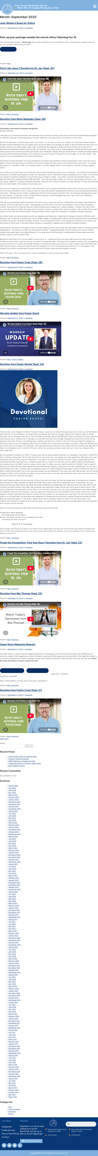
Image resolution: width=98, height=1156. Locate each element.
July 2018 (11, 1005)
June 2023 (12, 869)
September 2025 (14, 809)
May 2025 (12, 818)
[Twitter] (9, 1145)
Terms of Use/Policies (10, 1133)
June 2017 (12, 1035)
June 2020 (12, 952)
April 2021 (12, 929)
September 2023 (14, 862)
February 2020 (13, 961)
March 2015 (12, 1088)
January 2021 (13, 936)
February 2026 (13, 797)
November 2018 (14, 995)
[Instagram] (20, 1145)
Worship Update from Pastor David (19, 313)
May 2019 (12, 982)
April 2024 (12, 846)
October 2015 (13, 1074)
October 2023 (13, 859)
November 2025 (14, 804)
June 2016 (12, 1060)
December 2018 (14, 993)
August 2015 (13, 1078)
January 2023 (13, 880)
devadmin (29, 28)
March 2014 (12, 1097)
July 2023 (12, 866)
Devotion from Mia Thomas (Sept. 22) (21, 593)
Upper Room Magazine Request (17, 644)
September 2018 (14, 1000)
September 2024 (14, 834)
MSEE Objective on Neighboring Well (21, 761)
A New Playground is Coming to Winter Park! (24, 763)
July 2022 (12, 894)
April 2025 (12, 820)
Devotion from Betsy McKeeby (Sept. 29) (23, 119)
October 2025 (13, 806)
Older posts (4, 739)
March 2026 (12, 795)
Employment (7, 1126)
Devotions (15, 114)
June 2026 (12, 790)
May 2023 (12, 871)
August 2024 (13, 836)
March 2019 (12, 986)
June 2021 (12, 924)
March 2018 (12, 1014)
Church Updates (17, 359)
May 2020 (12, 954)
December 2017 (14, 1021)
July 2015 (11, 1081)
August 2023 (13, 864)
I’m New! (5, 1137)
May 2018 (12, 1009)
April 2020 (12, 956)
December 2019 (14, 965)
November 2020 (14, 940)
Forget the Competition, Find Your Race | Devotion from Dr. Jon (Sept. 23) (41, 542)
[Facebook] (4, 1145)
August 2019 (13, 975)
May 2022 (12, 899)
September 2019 (14, 972)
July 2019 (11, 977)
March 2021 (12, 931)
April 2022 (12, 901)
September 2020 (14, 945)
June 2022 (12, 896)
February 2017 (13, 1042)
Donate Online (8, 49)
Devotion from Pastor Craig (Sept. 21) (21, 690)
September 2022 (14, 889)
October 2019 (13, 970)
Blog (9, 63)
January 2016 (13, 1069)
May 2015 (12, 1083)
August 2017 (12, 1030)
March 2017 (12, 1039)
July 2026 (12, 788)
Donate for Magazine (37, 671)
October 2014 (13, 1092)
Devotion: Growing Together (18, 759)
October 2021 (13, 915)
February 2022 (13, 906)
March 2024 (12, 848)
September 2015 (14, 1076)
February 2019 (13, 989)
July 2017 (11, 1032)
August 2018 (13, 1002)
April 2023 (12, 873)
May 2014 (12, 1095)
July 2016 (11, 1058)
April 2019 (12, 984)
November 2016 (14, 1048)
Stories (10, 1114)
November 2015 (14, 1072)
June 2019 (12, 979)
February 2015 (13, 1090)
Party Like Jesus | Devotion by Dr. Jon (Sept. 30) (27, 68)
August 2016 (13, 1055)
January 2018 (13, 1019)
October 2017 (13, 1025)
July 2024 (12, 839)
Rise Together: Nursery (16, 766)
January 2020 (13, 963)
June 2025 (12, 816)
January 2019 (13, 991)
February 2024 (13, 850)
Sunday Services (8, 1130)
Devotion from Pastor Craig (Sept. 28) (21, 262)
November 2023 (14, 857)
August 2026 (13, 786)
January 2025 (13, 827)
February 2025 (13, 825)
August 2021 (13, 919)
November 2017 (14, 1023)
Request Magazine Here (12, 671)
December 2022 (14, 882)
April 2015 (12, 1085)
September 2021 (14, 917)
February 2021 (13, 933)
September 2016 (14, 1053)
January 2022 (13, 908)
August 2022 (13, 892)
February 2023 (13, 878)
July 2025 (12, 813)
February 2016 (13, 1067)
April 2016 (12, 1062)
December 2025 (14, 802)
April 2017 (12, 1037)
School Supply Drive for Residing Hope (22, 756)
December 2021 (14, 910)
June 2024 (12, 841)
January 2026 (13, 800)
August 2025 (13, 811)
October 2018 (13, 998)
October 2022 (13, 887)
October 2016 (13, 1051)
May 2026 (12, 793)
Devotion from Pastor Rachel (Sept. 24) (22, 364)
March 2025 (12, 823)
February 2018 (13, 1016)
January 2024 (13, 853)
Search (2, 743)
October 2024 (13, 832)
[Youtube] (14, 1145)
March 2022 (12, 903)
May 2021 (12, 926)
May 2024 (12, 843)
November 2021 (14, 912)
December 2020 (14, 938)
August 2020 (13, 947)
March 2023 (12, 876)
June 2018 (12, 1007)
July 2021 (11, 922)
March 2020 (12, 959)
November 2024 (14, 829)
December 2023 (14, 855)
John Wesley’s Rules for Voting (17, 23)
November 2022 (14, 885)
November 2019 (14, 968)
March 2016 (12, 1065)
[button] (31, 1141)
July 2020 (12, 949)
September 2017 (14, 1028)
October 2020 (13, 942)
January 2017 (13, 1044)
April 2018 (12, 1012)
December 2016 (14, 1046)
